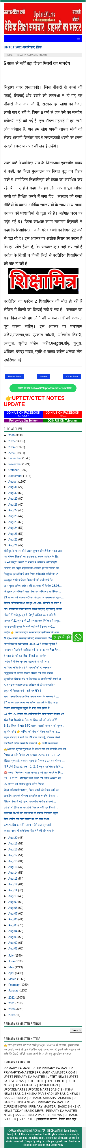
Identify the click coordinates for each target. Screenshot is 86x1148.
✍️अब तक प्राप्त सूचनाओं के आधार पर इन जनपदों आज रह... (36, 749)
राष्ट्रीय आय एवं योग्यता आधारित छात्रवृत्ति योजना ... (31, 795)
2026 (11, 435)
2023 (11, 453)
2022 (11, 997)
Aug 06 (13, 919)
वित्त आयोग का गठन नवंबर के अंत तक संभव (26, 819)
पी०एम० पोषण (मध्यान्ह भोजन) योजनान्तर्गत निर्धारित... (31, 638)
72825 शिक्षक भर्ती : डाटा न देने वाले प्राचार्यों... (29, 825)
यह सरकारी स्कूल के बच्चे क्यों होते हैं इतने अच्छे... (29, 626)
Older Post (72, 376)
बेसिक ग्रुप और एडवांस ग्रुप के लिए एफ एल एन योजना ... (34, 760)
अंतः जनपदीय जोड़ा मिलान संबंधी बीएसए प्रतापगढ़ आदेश (33, 609)
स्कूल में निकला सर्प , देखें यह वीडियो (22, 690)
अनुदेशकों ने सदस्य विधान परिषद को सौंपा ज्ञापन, (29, 673)
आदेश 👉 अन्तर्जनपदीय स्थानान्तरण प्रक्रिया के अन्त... (33, 632)
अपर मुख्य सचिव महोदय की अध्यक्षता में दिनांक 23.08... (33, 585)
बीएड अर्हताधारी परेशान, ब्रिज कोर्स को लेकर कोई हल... (33, 790)
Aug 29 (13, 498)
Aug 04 (13, 931)
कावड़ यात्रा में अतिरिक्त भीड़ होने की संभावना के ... (30, 830)
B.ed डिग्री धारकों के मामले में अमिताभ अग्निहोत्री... (31, 562)
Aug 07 (13, 913)
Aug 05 (13, 925)
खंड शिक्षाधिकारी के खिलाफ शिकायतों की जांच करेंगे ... (32, 720)
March (12, 979)
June (11, 961)
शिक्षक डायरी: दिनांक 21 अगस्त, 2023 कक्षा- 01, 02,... (33, 754)
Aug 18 (13, 849)
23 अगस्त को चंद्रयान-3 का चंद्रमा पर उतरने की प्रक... (34, 597)
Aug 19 (13, 843)
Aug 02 (13, 942)
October (13, 470)
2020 (11, 1009)
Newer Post (14, 376)
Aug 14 (13, 872)
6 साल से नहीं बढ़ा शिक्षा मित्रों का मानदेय (25, 655)
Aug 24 (13, 527)
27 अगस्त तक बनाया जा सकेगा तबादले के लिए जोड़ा (31, 702)
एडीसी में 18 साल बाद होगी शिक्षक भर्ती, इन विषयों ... (31, 807)
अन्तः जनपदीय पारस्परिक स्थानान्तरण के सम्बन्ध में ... (31, 696)
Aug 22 (13, 539)
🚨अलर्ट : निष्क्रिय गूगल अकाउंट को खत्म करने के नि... (33, 772)
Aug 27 (13, 510)
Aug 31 (13, 487)
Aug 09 (13, 902)
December (15, 458)
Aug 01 (13, 948)
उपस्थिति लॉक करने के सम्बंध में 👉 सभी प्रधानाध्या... (32, 743)
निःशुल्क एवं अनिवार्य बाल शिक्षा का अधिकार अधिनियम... (32, 591)
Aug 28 (13, 504)
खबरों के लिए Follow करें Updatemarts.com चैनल (44, 388)
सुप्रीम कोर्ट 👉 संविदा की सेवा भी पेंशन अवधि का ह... (32, 731)
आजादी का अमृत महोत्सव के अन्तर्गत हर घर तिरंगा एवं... (32, 568)
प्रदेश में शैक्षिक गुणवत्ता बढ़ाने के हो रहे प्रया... (27, 661)
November (15, 464)
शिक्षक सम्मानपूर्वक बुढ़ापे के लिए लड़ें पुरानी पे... (28, 708)
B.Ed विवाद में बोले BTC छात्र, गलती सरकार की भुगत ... (34, 725)
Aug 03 (13, 937)
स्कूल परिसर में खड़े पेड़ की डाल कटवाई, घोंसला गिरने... (33, 737)
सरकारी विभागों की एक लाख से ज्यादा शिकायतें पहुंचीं (31, 813)
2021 (11, 1003)
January (13, 990)
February (14, 984)
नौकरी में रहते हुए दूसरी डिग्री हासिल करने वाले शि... (31, 615)
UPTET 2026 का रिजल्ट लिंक (22, 47)
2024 (11, 447)
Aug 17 (13, 855)
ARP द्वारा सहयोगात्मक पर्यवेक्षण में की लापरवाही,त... (31, 685)
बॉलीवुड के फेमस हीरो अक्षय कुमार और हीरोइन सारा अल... (34, 550)
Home (43, 376)
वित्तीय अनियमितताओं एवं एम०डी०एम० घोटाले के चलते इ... (34, 603)
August (13, 481)
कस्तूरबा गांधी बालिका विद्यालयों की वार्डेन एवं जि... (29, 580)
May (11, 967)
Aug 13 (13, 878)
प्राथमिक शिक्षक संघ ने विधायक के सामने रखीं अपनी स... (34, 679)
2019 (11, 1015)
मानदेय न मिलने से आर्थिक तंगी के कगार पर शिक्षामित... (32, 649)
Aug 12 (13, 884)
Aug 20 (13, 837)
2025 (11, 441)
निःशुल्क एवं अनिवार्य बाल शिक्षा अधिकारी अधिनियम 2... (32, 574)
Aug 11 (13, 890)
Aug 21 (13, 545)
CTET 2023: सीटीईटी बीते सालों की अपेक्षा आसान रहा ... (34, 778)
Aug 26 (13, 516)
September (15, 476)
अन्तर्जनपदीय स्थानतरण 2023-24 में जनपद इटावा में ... (32, 644)
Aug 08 (13, 907)
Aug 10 (13, 896)
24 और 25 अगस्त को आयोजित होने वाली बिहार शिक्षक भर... (35, 714)
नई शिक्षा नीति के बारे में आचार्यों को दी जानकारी (28, 667)
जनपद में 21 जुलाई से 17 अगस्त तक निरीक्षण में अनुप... (33, 620)
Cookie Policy (57, 1144)
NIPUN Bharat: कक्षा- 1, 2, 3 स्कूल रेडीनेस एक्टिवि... (33, 766)
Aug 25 (13, 522)
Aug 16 (13, 861)
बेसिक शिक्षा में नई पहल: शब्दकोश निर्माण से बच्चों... (30, 801)
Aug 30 (13, 493)
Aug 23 (13, 533)
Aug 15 (13, 867)
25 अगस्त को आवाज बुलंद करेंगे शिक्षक (24, 784)
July (11, 955)
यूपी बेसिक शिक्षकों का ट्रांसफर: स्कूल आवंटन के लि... (32, 556)
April (11, 973)
